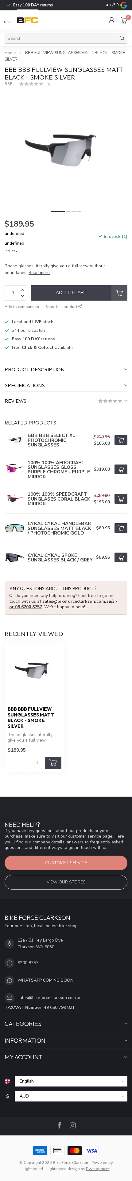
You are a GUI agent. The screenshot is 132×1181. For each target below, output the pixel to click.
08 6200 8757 (28, 607)
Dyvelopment (98, 1168)
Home (10, 53)
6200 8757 (27, 963)
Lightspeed (33, 1168)
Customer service (66, 863)
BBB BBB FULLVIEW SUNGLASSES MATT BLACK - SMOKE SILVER (31, 717)
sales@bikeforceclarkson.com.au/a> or (63, 604)
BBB (9, 84)
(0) (47, 84)
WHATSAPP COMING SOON (45, 980)
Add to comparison (22, 306)
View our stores (66, 882)
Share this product (61, 306)
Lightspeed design (63, 1168)
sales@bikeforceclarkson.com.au (49, 998)
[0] (124, 20)
